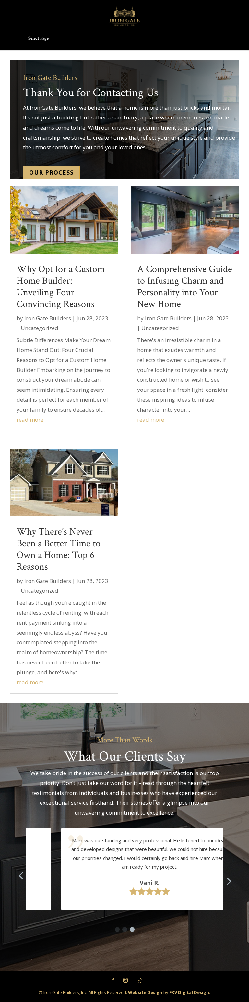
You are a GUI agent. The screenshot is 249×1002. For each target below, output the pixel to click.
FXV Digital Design (189, 992)
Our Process (51, 172)
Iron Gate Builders (47, 318)
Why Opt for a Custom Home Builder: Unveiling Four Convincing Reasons (61, 287)
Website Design (145, 992)
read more (30, 419)
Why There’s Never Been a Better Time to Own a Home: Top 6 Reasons (59, 549)
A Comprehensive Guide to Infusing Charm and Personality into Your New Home (184, 287)
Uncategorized (39, 328)
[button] (117, 929)
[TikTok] (140, 980)
